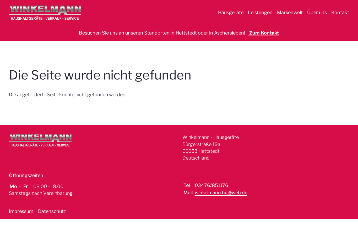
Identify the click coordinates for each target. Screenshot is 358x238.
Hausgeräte (230, 12)
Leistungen (260, 12)
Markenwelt (290, 12)
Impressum (21, 211)
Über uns (317, 12)
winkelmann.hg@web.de (221, 192)
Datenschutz (52, 211)
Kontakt (340, 12)
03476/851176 (211, 185)
